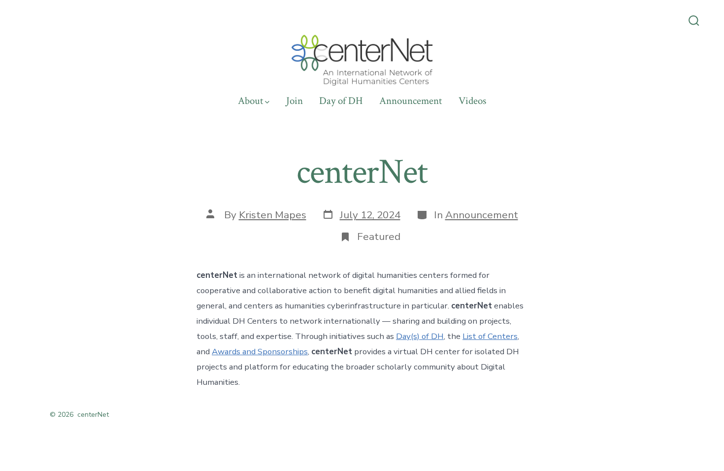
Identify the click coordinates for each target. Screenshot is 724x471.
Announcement (410, 100)
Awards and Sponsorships (260, 351)
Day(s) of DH (420, 336)
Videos (472, 100)
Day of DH (341, 100)
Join (294, 100)
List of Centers (490, 336)
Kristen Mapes (272, 215)
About (250, 100)
